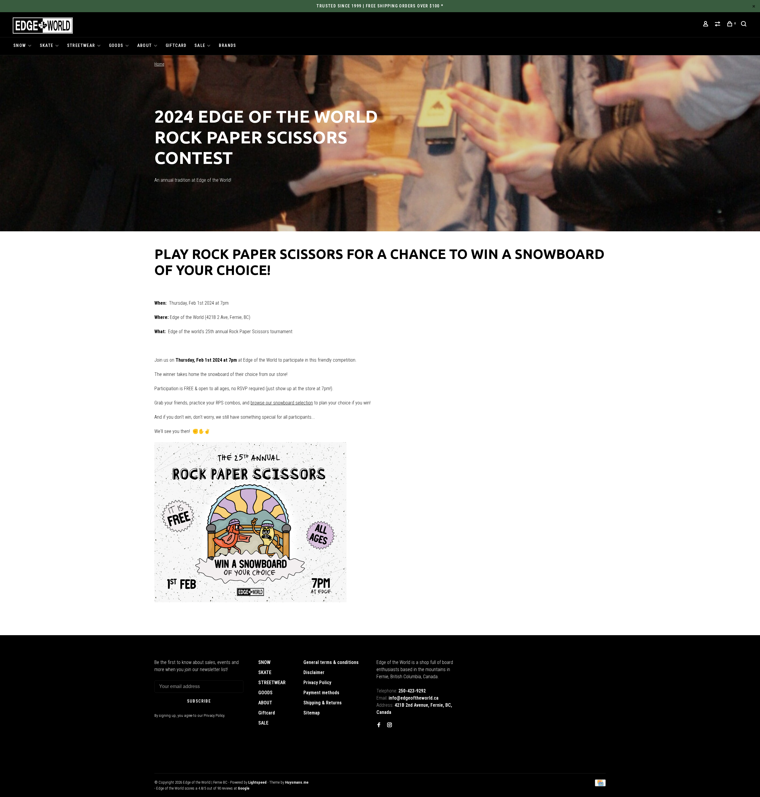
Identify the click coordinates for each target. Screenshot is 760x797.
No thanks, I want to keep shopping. (421, 437)
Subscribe (485, 422)
